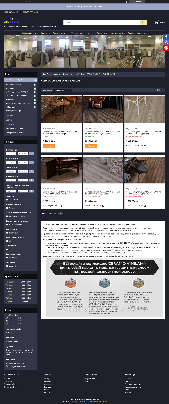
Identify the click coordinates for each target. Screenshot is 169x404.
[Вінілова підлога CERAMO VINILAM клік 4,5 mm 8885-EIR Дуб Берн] (61, 110)
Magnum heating (90, 379)
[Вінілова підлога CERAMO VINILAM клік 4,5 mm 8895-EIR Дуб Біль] (144, 170)
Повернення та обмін (15, 133)
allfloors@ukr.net (15, 315)
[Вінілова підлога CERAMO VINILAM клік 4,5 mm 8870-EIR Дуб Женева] (61, 170)
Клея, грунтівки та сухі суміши (19, 103)
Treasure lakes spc (11, 384)
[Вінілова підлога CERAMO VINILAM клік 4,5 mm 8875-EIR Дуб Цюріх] (144, 110)
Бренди (131, 33)
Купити (50, 146)
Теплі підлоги (77, 33)
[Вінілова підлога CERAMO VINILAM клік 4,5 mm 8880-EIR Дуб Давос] (103, 170)
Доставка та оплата (14, 128)
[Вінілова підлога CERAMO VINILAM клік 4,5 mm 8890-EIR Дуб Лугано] (103, 110)
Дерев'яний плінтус (96, 33)
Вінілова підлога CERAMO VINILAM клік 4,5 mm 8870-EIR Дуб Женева (60, 193)
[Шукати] (143, 22)
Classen (47, 384)
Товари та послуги (54, 74)
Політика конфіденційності (99, 402)
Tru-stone (8, 381)
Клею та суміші (116, 33)
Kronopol (47, 387)
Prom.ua (96, 399)
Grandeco (48, 381)
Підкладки (11, 107)
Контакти (141, 33)
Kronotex (47, 390)
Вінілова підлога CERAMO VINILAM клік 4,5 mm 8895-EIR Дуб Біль (143, 193)
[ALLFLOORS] (32, 20)
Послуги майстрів (14, 111)
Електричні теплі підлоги (17, 96)
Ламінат (44, 33)
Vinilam (7, 379)
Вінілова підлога (29, 33)
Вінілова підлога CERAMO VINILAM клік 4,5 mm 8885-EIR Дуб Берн (60, 133)
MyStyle (47, 393)
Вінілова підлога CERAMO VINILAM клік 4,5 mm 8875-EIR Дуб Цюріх (143, 133)
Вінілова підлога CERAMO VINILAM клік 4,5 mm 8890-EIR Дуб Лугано (102, 133)
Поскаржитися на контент (79, 402)
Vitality (46, 379)
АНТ (86, 381)
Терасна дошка (59, 33)
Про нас (9, 115)
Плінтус (10, 100)
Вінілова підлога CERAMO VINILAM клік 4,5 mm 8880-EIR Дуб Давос (102, 193)
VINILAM (81, 74)
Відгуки (9, 120)
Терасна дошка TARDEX (17, 92)
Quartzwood (9, 387)
